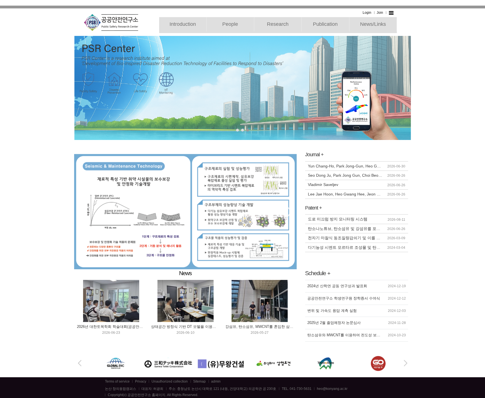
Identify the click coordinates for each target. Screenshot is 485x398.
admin (216, 381)
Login (367, 13)
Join (380, 13)
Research (278, 24)
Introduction (183, 24)
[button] (237, 130)
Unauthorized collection (170, 381)
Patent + (313, 208)
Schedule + (317, 273)
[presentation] (81, 211)
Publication (325, 24)
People (230, 24)
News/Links (373, 24)
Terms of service (117, 381)
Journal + (314, 154)
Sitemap (199, 381)
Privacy (140, 381)
